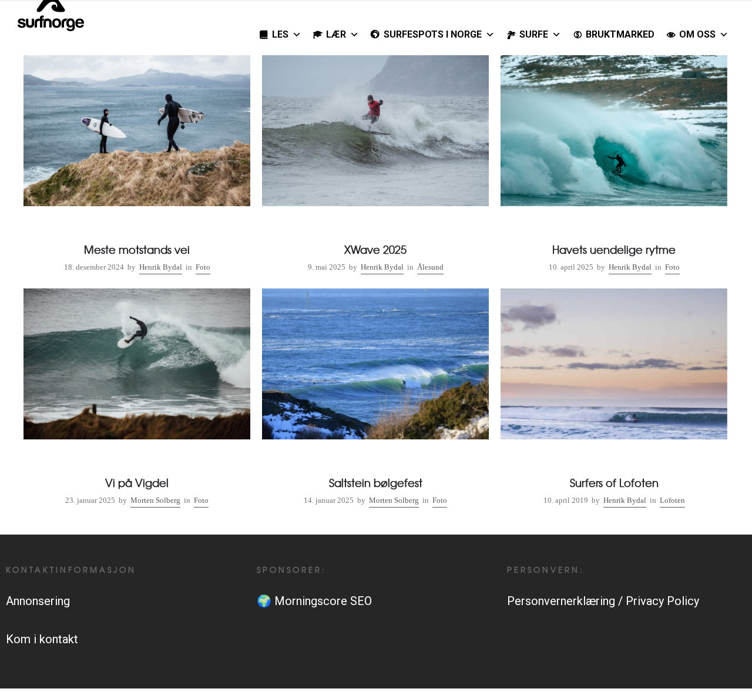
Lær (336, 34)
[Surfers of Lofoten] (614, 399)
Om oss (697, 34)
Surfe (533, 34)
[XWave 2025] (375, 166)
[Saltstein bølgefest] (375, 399)
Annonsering (38, 601)
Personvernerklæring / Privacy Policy (603, 601)
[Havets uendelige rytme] (614, 166)
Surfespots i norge (433, 34)
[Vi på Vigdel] (137, 399)
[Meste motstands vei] (137, 166)
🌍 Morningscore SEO (314, 601)
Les (280, 34)
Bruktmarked (620, 34)
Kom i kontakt (42, 639)
